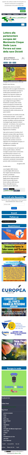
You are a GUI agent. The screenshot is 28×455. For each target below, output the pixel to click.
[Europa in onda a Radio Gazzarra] (14, 382)
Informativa (22, 8)
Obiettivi (9, 14)
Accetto (23, 11)
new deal (6, 438)
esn (4, 434)
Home (4, 14)
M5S (10, 62)
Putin (5, 415)
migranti (5, 62)
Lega (5, 427)
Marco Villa (18, 453)
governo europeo (8, 413)
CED (5, 423)
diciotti (14, 62)
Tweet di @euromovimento (9, 407)
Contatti (22, 14)
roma (5, 417)
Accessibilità (10, 444)
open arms (6, 430)
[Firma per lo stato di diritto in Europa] (14, 234)
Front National (7, 440)
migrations (6, 425)
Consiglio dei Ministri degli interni (13, 428)
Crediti (4, 444)
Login (17, 447)
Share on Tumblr (17, 190)
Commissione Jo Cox (9, 436)
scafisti (5, 432)
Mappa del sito (10, 447)
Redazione (16, 14)
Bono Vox (6, 419)
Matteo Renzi (7, 421)
